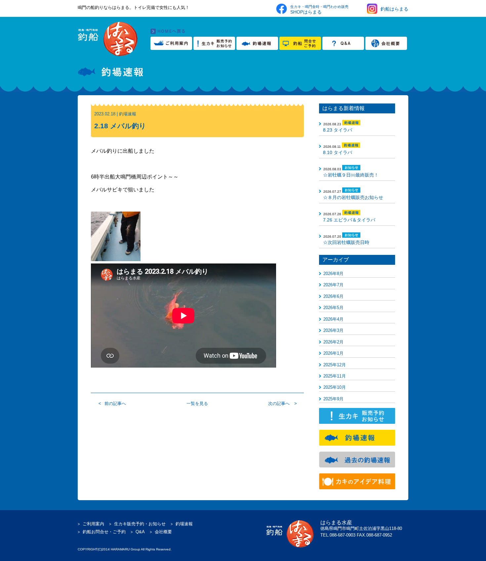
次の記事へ (279, 403)
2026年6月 (333, 296)
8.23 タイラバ (337, 130)
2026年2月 (333, 342)
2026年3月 (333, 330)
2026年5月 (333, 307)
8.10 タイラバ (337, 152)
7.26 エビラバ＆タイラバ (349, 219)
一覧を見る (197, 403)
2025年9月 (333, 398)
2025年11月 (334, 376)
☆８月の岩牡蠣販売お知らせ (353, 197)
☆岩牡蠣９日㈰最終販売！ (351, 175)
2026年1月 (333, 353)
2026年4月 (333, 319)
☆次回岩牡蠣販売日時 (346, 242)
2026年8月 (333, 273)
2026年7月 (333, 284)
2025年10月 (334, 387)
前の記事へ (115, 403)
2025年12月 (334, 364)
